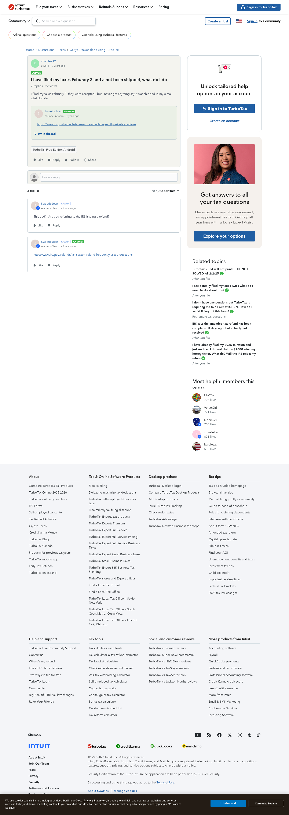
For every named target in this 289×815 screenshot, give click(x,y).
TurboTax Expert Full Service (108, 530)
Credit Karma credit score (226, 681)
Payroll (213, 655)
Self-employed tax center (46, 512)
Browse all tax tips (221, 492)
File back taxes (218, 546)
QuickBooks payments (224, 661)
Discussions (46, 50)
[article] (104, 215)
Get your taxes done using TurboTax (94, 50)
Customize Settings (266, 803)
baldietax (210, 444)
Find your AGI (218, 552)
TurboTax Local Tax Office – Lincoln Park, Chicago (113, 622)
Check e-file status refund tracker (111, 668)
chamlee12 (48, 61)
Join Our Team (39, 763)
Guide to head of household (228, 506)
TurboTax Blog (39, 539)
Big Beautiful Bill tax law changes (51, 695)
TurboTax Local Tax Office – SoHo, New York (112, 601)
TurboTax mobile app (43, 559)
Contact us (36, 655)
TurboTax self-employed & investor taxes (112, 501)
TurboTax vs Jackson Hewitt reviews (173, 681)
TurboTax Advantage (163, 519)
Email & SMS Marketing (224, 701)
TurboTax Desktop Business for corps (174, 526)
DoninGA (210, 420)
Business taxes (78, 7)
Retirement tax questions (209, 317)
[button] (218, 21)
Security (34, 782)
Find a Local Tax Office (104, 592)
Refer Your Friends (41, 701)
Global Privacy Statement (91, 800)
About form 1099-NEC (224, 526)
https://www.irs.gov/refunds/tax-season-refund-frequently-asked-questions (86, 124)
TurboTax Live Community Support (52, 648)
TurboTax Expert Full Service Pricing (113, 537)
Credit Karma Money (43, 532)
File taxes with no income (226, 519)
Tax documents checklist (105, 708)
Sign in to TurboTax (227, 108)
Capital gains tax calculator (107, 695)
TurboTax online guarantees (48, 499)
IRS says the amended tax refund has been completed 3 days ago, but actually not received (221, 328)
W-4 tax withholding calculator (109, 675)
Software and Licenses (44, 788)
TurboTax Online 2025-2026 (48, 492)
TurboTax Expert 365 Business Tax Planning (112, 570)
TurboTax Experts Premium (107, 523)
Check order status (161, 512)
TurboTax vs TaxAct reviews (167, 675)
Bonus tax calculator (102, 701)
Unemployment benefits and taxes (232, 559)
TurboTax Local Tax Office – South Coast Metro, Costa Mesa (112, 611)
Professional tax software (225, 668)
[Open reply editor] (104, 177)
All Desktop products (163, 499)
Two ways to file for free (45, 675)
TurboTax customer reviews (167, 648)
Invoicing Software (221, 715)
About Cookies (98, 791)
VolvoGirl (210, 408)
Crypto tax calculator (103, 688)
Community (17, 21)
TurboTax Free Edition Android (54, 150)
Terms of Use (165, 782)
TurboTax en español (43, 573)
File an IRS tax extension (45, 668)
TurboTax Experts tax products (109, 517)
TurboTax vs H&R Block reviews (170, 661)
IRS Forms (35, 506)
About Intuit (37, 757)
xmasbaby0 (211, 432)
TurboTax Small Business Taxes (109, 561)
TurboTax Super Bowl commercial (171, 655)
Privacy (33, 776)
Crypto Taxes (38, 526)
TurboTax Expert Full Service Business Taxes (114, 545)
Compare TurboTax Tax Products (51, 486)
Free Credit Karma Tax (223, 688)
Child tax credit (219, 573)
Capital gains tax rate (223, 539)
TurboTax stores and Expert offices (112, 578)
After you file (201, 279)
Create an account (224, 121)
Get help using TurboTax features (104, 35)
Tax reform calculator (103, 715)
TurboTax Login (39, 681)
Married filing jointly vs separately (232, 499)
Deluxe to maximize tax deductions (112, 492)
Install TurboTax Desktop (165, 506)
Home (30, 50)
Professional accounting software (231, 675)
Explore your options (224, 236)
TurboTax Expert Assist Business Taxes (114, 554)
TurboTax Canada (40, 546)
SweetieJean (53, 111)
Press (32, 770)
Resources (141, 7)
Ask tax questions (24, 35)
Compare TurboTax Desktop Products (174, 492)
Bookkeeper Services (223, 708)
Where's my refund (42, 661)
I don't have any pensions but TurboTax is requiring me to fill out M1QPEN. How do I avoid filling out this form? (222, 307)
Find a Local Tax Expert (104, 585)
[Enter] (36, 21)
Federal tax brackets (222, 586)
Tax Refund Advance (42, 519)
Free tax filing (98, 486)
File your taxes (47, 7)
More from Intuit (220, 695)
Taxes (62, 50)
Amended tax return (222, 532)
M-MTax (209, 395)
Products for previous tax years (49, 552)
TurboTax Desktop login (165, 486)
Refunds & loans (111, 7)
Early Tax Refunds (40, 566)
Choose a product (59, 35)
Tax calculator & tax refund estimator (113, 655)
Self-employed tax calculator (108, 681)
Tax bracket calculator (103, 661)
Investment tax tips (221, 566)
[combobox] (64, 21)
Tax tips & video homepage (227, 486)
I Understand (228, 803)
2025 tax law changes (223, 593)
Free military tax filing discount (110, 510)
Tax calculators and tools (105, 648)
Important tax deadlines (225, 579)
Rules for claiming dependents (229, 512)
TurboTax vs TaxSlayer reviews (169, 668)
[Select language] (239, 21)
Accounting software (222, 648)
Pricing (163, 7)
